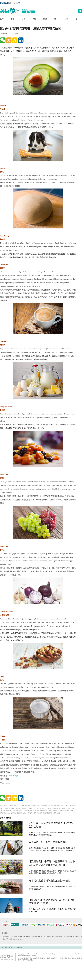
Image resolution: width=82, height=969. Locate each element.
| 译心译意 (59, 936)
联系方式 (12, 948)
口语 (34, 19)
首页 (2, 19)
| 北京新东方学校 (7, 939)
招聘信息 (19, 948)
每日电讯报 (13, 776)
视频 (66, 19)
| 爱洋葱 (53, 936)
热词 (23, 19)
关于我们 (4, 948)
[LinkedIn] (21, 40)
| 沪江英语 (14, 936)
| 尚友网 (20, 936)
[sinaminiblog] (9, 40)
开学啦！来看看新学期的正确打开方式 (49, 880)
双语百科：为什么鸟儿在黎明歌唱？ (48, 842)
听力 (77, 19)
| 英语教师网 (76, 936)
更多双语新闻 (5, 818)
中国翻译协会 (6, 936)
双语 (12, 19)
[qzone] (15, 40)
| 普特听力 (41, 936)
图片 (56, 19)
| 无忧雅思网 (27, 936)
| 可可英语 (47, 936)
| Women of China (17, 939)
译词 (45, 19)
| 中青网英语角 (67, 936)
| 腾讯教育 (34, 936)
